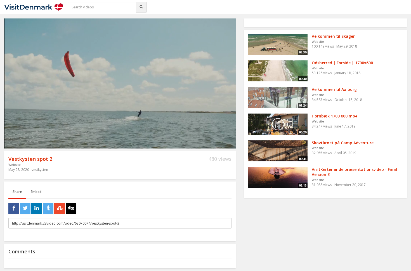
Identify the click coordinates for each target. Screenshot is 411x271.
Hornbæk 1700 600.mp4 (334, 116)
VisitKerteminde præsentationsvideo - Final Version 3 (354, 172)
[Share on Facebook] (13, 208)
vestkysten (40, 169)
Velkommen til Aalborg (334, 89)
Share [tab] (17, 191)
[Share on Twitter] (25, 208)
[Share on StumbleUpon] (59, 208)
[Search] (141, 7)
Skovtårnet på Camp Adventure (343, 142)
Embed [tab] (36, 191)
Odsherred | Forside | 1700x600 (342, 62)
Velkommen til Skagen (334, 36)
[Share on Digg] (71, 208)
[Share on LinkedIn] (36, 208)
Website (14, 164)
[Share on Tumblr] (48, 208)
